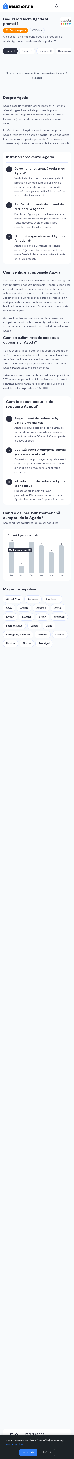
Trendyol (44, 643)
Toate (10, 51)
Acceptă (28, 1452)
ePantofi (59, 616)
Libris (49, 625)
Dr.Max (58, 608)
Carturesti (52, 599)
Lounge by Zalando (18, 634)
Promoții (45, 51)
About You (13, 599)
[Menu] (67, 6)
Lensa (34, 625)
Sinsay (27, 643)
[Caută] (56, 6)
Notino (10, 643)
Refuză (47, 1452)
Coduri (27, 51)
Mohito (60, 634)
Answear (33, 599)
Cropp (24, 608)
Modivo (42, 634)
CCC (9, 608)
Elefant (26, 616)
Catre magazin (17, 30)
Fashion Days (14, 625)
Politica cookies (14, 1444)
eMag (42, 616)
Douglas (41, 608)
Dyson (10, 616)
